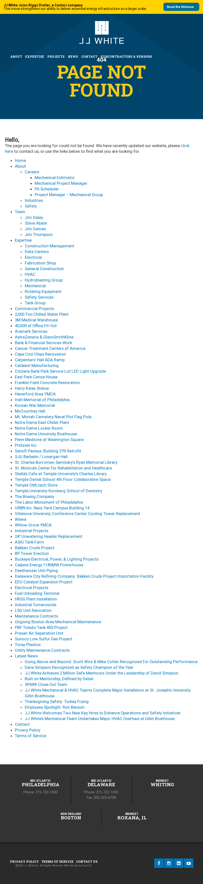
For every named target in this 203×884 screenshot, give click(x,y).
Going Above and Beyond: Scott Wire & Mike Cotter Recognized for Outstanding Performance (111, 661)
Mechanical (35, 285)
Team (20, 211)
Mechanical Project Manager (61, 183)
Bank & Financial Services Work (43, 342)
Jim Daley (34, 217)
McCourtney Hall (30, 411)
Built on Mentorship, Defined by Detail (59, 678)
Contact (89, 56)
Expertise (34, 56)
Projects (56, 56)
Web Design (71, 865)
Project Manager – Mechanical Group (69, 194)
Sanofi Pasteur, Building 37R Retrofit (48, 450)
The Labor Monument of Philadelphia (49, 502)
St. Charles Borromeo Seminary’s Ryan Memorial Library (66, 462)
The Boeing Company (34, 496)
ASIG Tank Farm (29, 542)
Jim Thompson (39, 234)
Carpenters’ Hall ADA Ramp (40, 359)
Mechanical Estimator (55, 177)
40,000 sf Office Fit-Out (36, 325)
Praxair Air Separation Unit (39, 633)
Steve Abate (36, 223)
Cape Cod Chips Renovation (40, 354)
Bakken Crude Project (34, 547)
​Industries (34, 200)
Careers (32, 171)
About (16, 56)
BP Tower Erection (32, 553)
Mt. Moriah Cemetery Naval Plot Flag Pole (53, 416)
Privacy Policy (27, 730)
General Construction (44, 268)
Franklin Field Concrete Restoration (47, 382)
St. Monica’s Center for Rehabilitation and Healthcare (63, 468)
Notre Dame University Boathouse (46, 433)
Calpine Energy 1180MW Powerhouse (49, 564)
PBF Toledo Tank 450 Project (41, 627)
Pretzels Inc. (26, 445)
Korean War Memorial (35, 405)
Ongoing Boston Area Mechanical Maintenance (58, 621)
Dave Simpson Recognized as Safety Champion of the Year (79, 667)
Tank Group (35, 302)
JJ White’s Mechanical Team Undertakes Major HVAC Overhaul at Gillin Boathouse (100, 718)
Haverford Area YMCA (35, 393)
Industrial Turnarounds (35, 604)
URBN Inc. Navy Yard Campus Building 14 (52, 507)
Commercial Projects (34, 308)
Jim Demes (35, 228)
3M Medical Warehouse (36, 319)
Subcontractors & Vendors (126, 56)
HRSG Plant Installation (36, 599)
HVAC (30, 274)
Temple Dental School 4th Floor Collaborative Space (63, 479)
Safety (31, 206)
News (73, 56)
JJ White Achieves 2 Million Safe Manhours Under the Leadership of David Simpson (101, 673)
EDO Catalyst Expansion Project (44, 581)
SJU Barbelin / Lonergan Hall (41, 456)
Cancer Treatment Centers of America (50, 348)
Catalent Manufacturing (37, 365)
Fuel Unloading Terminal (37, 593)
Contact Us (87, 861)
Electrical (33, 257)
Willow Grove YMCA (33, 524)
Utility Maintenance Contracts (42, 650)
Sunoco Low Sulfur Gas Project (43, 638)
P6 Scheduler (47, 188)
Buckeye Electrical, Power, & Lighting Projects (57, 559)
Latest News (26, 655)
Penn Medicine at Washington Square (49, 439)
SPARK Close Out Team (46, 684)
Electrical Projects (31, 587)
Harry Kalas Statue (32, 388)
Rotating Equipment (43, 291)
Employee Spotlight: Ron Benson (54, 707)
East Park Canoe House (36, 376)
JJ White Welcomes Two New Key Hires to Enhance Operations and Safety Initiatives (102, 712)
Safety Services (39, 297)
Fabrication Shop (40, 262)
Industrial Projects (31, 530)
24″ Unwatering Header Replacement (48, 536)
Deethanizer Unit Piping (36, 570)
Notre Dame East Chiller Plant (42, 422)
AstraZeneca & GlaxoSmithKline (44, 337)
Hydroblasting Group (44, 280)
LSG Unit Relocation (33, 610)
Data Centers (37, 251)
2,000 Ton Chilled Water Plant (42, 314)
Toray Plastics (28, 644)
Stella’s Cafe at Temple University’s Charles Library (61, 473)
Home (20, 160)
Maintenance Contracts (36, 616)
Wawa (20, 519)
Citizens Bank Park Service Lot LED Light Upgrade (60, 371)
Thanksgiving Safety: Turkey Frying (57, 701)
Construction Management (49, 245)
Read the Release (180, 7)
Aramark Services (31, 331)
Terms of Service (30, 735)
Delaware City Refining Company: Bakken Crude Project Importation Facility (84, 576)
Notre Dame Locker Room (39, 428)
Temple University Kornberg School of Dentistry (58, 490)
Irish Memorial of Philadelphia (42, 399)
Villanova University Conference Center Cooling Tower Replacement (77, 513)
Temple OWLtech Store (36, 485)
